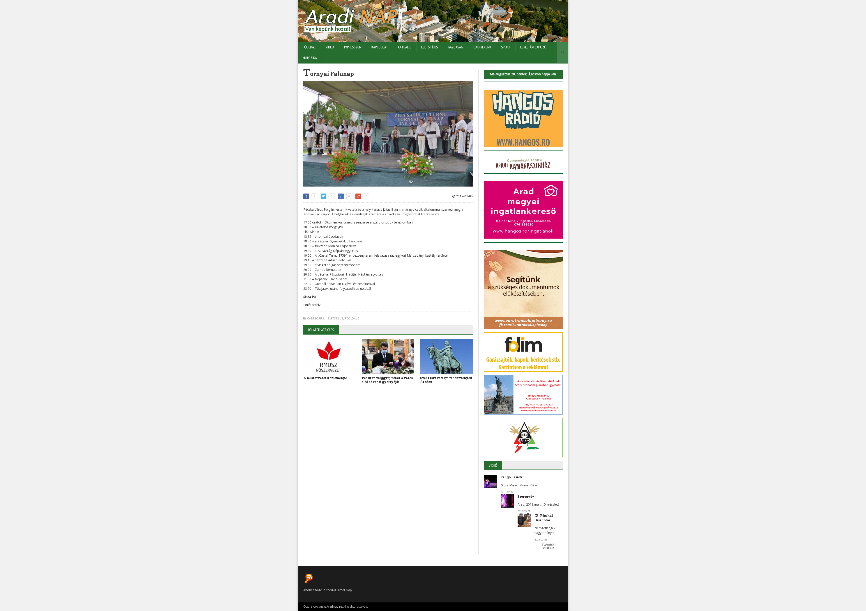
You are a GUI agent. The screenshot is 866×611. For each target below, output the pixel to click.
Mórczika (310, 57)
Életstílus (429, 47)
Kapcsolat (379, 47)
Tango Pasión (511, 477)
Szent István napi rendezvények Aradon (446, 380)
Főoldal (309, 47)
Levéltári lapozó (533, 47)
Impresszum (353, 47)
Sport (505, 47)
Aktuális (404, 47)
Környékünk (482, 47)
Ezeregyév (526, 496)
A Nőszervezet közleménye (325, 378)
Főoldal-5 (352, 318)
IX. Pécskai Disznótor (543, 517)
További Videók (548, 546)
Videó (329, 47)
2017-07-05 (464, 196)
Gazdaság (455, 47)
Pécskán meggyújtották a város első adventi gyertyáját (387, 380)
